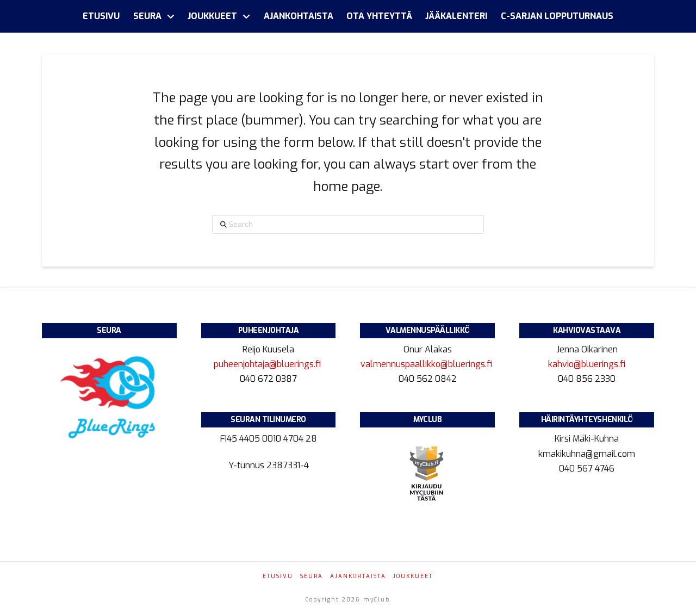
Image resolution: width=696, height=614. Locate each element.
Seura (311, 576)
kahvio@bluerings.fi (586, 364)
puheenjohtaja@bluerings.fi (268, 364)
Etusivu (278, 576)
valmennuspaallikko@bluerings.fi (427, 364)
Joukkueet (413, 576)
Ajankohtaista (358, 576)
